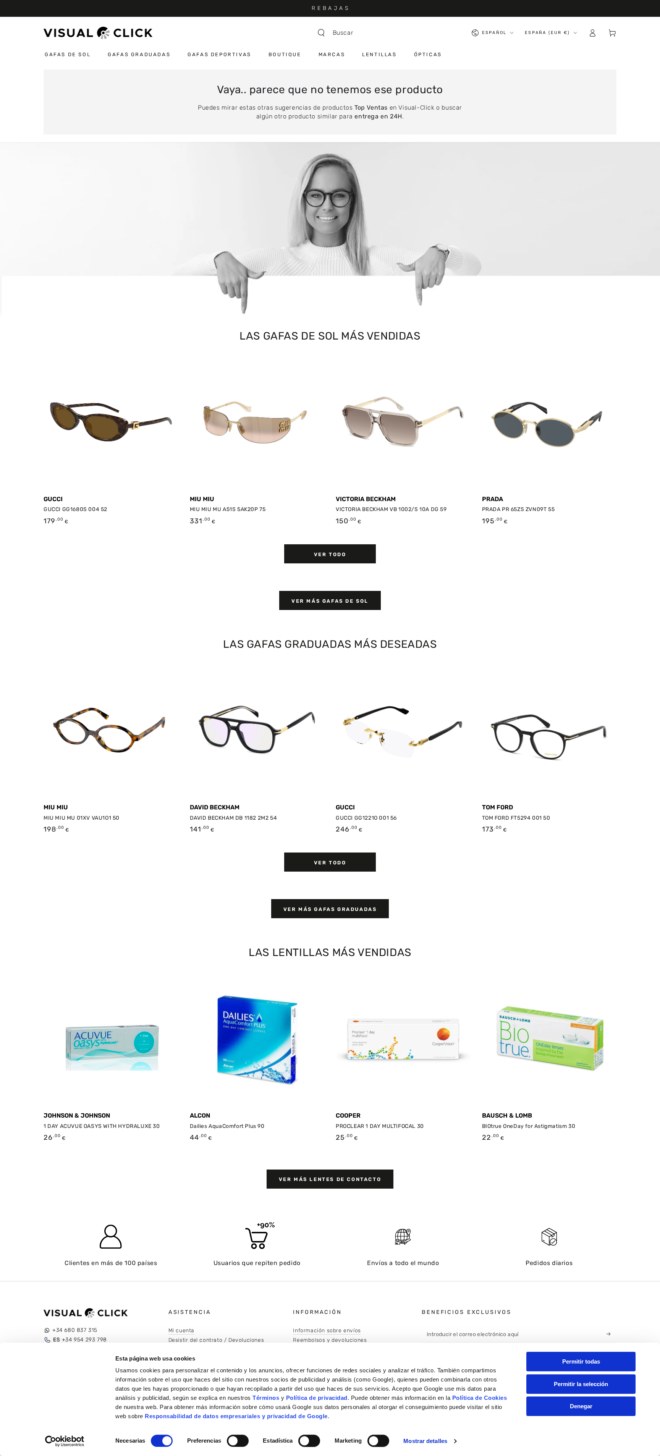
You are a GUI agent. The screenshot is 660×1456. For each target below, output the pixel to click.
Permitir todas (581, 1361)
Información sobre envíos (327, 1330)
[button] (339, 32)
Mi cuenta (181, 1330)
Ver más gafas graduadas (330, 909)
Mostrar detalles (425, 1441)
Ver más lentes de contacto (330, 1179)
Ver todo (330, 554)
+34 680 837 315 (74, 1330)
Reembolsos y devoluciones (330, 1340)
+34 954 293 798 (80, 1339)
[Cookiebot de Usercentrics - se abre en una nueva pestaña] (64, 1441)
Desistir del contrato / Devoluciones (216, 1340)
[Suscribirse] (610, 1334)
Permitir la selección (581, 1384)
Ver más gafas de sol (330, 601)
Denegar (581, 1406)
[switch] (238, 1441)
